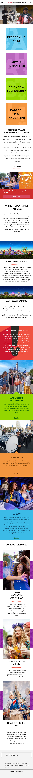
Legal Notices (16, 763)
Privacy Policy (24, 763)
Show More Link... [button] (12, 755)
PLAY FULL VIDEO (15, 13)
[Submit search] (31, 3)
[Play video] (30, 7)
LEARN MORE (15, 16)
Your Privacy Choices (9, 765)
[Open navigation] (2, 3)
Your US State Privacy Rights (21, 765)
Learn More (16, 196)
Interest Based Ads (24, 768)
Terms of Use (8, 763)
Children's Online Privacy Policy (11, 768)
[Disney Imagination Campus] (16, 2)
